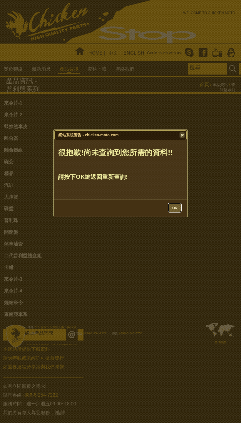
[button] (182, 135)
